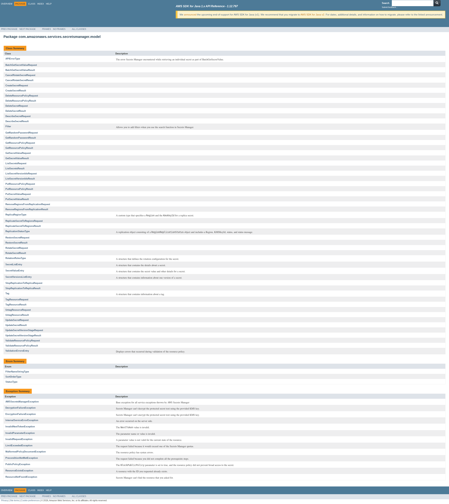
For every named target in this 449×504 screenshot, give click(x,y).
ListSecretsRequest (15, 163)
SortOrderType (13, 376)
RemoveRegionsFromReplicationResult (26, 209)
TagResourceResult (15, 304)
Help (49, 4)
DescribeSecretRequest (18, 116)
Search (385, 3)
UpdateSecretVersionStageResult (23, 335)
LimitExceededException (18, 445)
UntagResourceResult (17, 315)
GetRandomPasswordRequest (21, 132)
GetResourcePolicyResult (19, 148)
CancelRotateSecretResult (19, 80)
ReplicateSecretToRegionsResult (23, 226)
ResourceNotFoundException (21, 477)
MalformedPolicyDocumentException (25, 451)
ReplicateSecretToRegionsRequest (24, 221)
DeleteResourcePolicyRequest (21, 95)
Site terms (14, 500)
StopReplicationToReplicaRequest (23, 283)
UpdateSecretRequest (17, 320)
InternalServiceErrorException (21, 420)
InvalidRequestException (18, 439)
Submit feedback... (390, 7)
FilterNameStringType (17, 371)
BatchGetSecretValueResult (20, 70)
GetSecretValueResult (17, 158)
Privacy (4, 500)
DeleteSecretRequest (16, 106)
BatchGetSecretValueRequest (21, 65)
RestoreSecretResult (16, 242)
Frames (46, 29)
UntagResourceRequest (18, 310)
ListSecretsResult (14, 168)
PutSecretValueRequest (18, 194)
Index (40, 4)
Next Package (27, 29)
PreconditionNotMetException (21, 458)
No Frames (59, 29)
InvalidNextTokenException (20, 426)
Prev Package (9, 29)
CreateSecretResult (15, 90)
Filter (8, 126)
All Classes (79, 29)
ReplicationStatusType (17, 231)
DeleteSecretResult (15, 111)
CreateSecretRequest (16, 85)
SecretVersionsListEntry (18, 277)
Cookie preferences (30, 500)
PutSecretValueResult (17, 199)
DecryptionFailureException (20, 407)
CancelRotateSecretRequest (20, 75)
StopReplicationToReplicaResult (22, 288)
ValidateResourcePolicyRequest (22, 340)
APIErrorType (12, 58)
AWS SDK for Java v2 (312, 14)
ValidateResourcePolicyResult (21, 345)
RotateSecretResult (15, 253)
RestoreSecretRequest (17, 237)
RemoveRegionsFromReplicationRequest (27, 204)
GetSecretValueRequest (18, 153)
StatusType (11, 381)
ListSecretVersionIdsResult (20, 178)
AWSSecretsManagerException (22, 401)
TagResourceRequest (16, 299)
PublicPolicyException (17, 464)
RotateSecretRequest (16, 248)
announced (190, 14)
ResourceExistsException (19, 470)
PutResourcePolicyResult (19, 189)
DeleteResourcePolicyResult (20, 100)
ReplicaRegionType (15, 214)
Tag (7, 293)
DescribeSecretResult (17, 121)
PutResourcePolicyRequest (20, 184)
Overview (6, 4)
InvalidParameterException (20, 433)
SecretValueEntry (14, 270)
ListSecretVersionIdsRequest (21, 173)
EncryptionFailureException (20, 414)
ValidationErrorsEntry (17, 350)
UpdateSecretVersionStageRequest (24, 330)
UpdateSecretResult (16, 325)
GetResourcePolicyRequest (20, 143)
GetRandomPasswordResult (20, 137)
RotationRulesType (15, 258)
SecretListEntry (13, 264)
